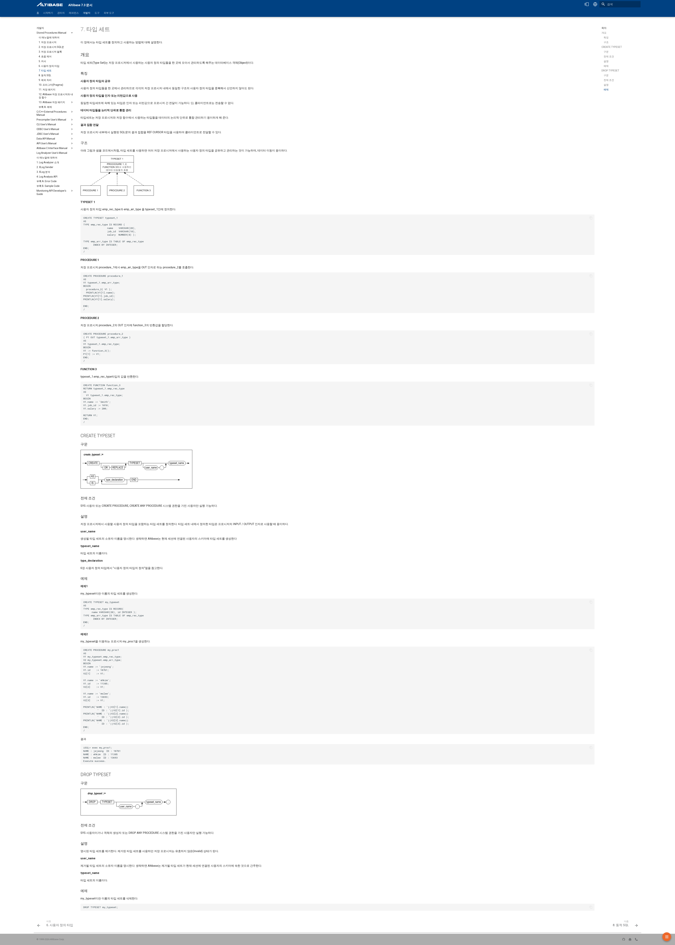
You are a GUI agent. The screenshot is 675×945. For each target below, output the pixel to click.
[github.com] (623, 939)
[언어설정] (595, 4)
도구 (97, 12)
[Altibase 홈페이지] (630, 939)
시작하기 (48, 12)
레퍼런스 (74, 12)
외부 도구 (109, 12)
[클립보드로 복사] (591, 218)
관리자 (61, 12)
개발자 (86, 12)
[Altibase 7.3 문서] (49, 4)
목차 (604, 28)
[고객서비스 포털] (636, 939)
